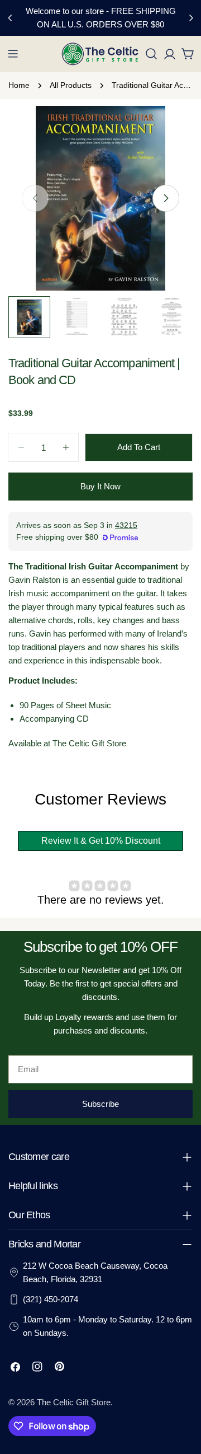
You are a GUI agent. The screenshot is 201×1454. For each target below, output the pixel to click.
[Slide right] (165, 198)
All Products (71, 85)
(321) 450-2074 (50, 1299)
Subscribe (100, 1104)
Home (19, 85)
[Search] (151, 54)
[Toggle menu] (13, 54)
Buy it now (100, 486)
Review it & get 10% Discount (100, 840)
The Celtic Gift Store (74, 1402)
